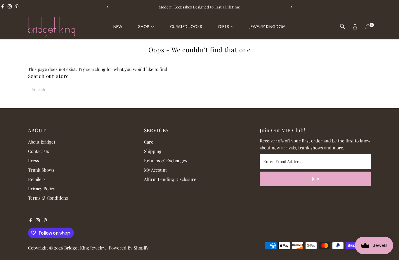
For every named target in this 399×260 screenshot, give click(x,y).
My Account (155, 170)
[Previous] (107, 7)
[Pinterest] (17, 7)
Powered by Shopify (129, 248)
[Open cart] (368, 26)
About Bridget (41, 142)
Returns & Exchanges (165, 160)
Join (315, 179)
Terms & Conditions (48, 198)
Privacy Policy (41, 188)
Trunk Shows (41, 170)
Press (33, 160)
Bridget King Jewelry (84, 248)
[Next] (291, 7)
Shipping (153, 151)
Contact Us (38, 151)
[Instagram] (9, 7)
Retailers (37, 179)
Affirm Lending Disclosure (170, 179)
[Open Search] (342, 26)
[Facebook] (2, 7)
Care (148, 142)
